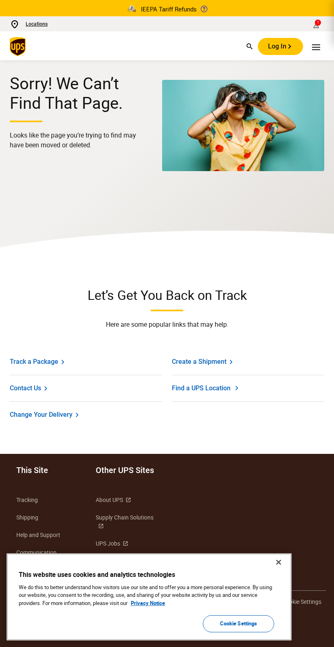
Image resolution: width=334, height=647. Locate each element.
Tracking (27, 500)
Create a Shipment (199, 361)
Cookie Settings (238, 623)
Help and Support (38, 535)
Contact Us (25, 388)
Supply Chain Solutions (125, 517)
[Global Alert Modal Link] (204, 9)
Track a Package (34, 361)
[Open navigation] (316, 46)
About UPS (109, 500)
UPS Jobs (108, 543)
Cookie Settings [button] (301, 601)
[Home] (19, 46)
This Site (32, 470)
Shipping (27, 517)
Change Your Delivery (41, 414)
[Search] (250, 46)
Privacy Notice (148, 603)
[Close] (279, 562)
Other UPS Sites (125, 470)
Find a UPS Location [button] (201, 388)
